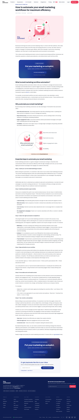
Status (46, 403)
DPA (46, 417)
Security (68, 411)
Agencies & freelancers (28, 401)
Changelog (37, 405)
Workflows (5, 401)
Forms (4, 399)
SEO (14, 403)
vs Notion (58, 409)
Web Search (16, 405)
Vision (15, 399)
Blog (36, 401)
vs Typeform (58, 401)
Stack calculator (59, 411)
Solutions (36, 2)
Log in (68, 2)
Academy (36, 409)
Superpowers (20, 2)
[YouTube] (75, 417)
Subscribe (72, 386)
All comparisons (59, 399)
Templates (37, 399)
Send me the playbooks (47, 367)
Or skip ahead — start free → (27, 370)
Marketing (26, 403)
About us (68, 399)
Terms (40, 417)
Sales (25, 405)
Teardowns (37, 403)
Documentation (48, 399)
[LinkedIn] (69, 417)
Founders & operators (28, 399)
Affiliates (68, 407)
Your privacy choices (55, 417)
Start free (74, 2)
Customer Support (27, 407)
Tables (4, 405)
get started (56, 334)
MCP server (47, 401)
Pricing (50, 2)
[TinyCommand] (6, 382)
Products (12, 2)
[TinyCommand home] (5, 2)
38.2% (27, 92)
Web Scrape (16, 401)
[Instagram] (72, 417)
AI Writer (15, 409)
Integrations (43, 2)
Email (4, 407)
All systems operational (18, 417)
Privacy (43, 417)
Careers (68, 409)
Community (37, 407)
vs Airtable (58, 403)
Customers (69, 401)
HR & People (26, 409)
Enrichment (16, 407)
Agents (4, 403)
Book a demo (62, 2)
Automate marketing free (39, 72)
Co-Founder (28, 2)
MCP (55, 2)
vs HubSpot (58, 407)
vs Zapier (58, 405)
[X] (67, 417)
